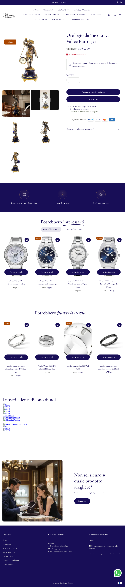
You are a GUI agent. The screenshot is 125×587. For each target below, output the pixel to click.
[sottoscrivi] (120, 540)
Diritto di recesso (9, 552)
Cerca (4, 540)
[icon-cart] (120, 14)
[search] (109, 14)
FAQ (4, 568)
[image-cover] (45, 100)
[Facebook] (117, 2)
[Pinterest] (121, 2)
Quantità (70, 74)
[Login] (114, 15)
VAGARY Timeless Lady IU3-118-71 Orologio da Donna (108, 284)
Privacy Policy (7, 556)
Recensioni (6, 544)
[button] (93, 92)
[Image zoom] (30, 60)
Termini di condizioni (10, 560)
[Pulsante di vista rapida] (27, 240)
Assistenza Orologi (9, 548)
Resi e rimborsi (8, 564)
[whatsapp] (118, 573)
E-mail (92, 540)
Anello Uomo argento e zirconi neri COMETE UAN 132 (16, 369)
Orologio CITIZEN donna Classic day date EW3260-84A (78, 284)
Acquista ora (93, 99)
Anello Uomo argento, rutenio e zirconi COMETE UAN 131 (108, 369)
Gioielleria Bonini (66, 583)
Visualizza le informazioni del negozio (84, 111)
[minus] (69, 80)
